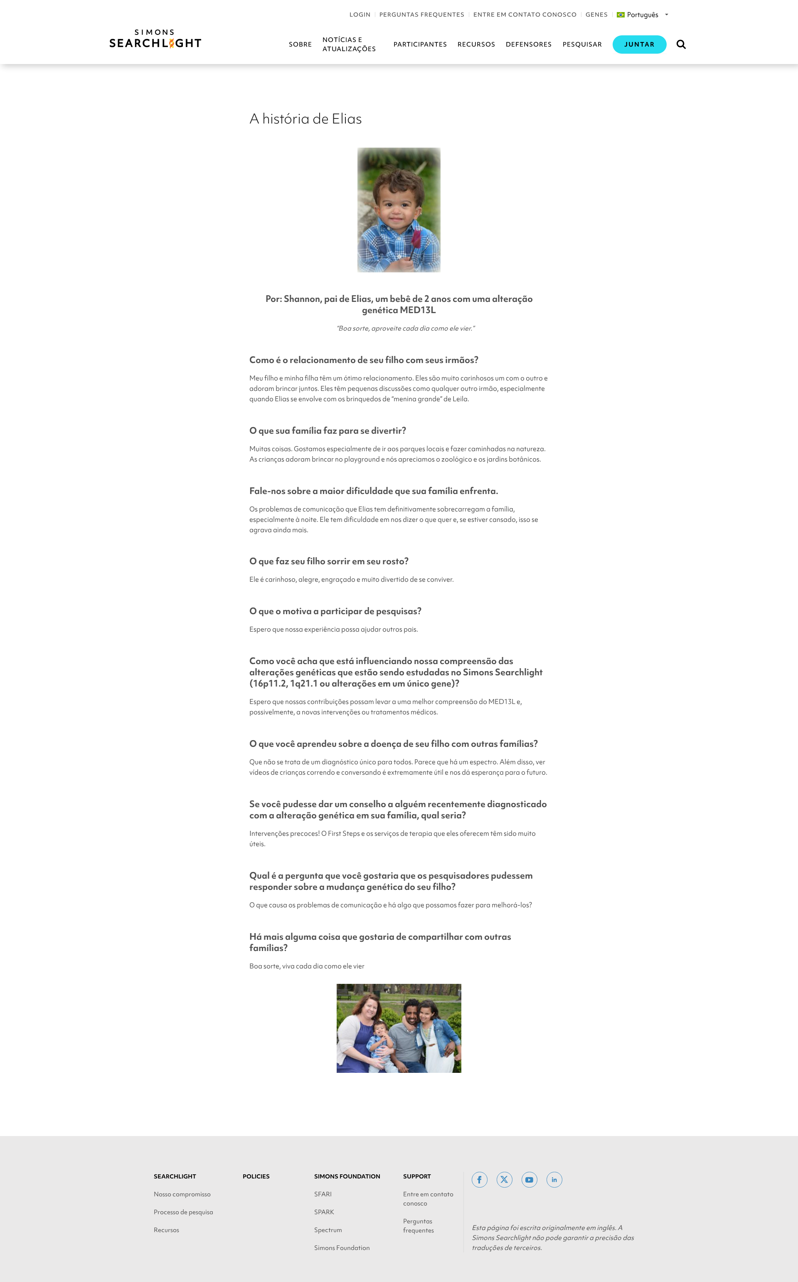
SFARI (323, 1194)
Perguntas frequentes (422, 14)
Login (360, 14)
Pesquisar (582, 44)
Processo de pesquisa (183, 1212)
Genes (597, 14)
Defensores (529, 44)
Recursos (476, 44)
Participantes (420, 44)
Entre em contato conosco (525, 14)
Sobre (300, 44)
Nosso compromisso (182, 1194)
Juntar (639, 44)
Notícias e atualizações (349, 44)
